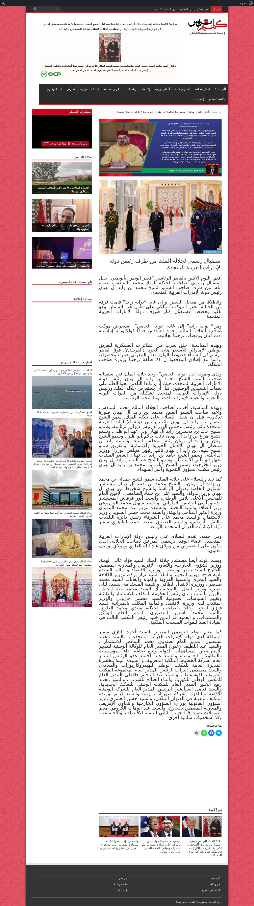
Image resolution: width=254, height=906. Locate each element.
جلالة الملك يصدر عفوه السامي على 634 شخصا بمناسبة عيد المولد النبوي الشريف (66, 563)
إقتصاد (145, 89)
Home (215, 111)
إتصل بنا (199, 99)
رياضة (132, 89)
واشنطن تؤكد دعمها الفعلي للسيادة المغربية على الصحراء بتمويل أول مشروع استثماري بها (119, 844)
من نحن (123, 878)
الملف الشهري (89, 89)
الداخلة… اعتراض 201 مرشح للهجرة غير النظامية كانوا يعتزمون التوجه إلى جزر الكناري (63, 372)
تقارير (71, 89)
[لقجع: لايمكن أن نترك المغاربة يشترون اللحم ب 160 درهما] (62, 456)
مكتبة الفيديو (217, 99)
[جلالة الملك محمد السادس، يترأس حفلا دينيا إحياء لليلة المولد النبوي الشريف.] (62, 557)
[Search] (35, 9)
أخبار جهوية (162, 89)
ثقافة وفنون (54, 89)
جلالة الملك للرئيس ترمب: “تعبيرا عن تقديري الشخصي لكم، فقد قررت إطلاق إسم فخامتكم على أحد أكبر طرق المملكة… (204, 848)
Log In (242, 3)
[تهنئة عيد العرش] (160, 175)
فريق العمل (213, 884)
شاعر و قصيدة (113, 89)
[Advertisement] (62, 329)
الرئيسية (220, 89)
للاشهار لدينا (120, 884)
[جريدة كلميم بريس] (207, 33)
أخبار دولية (203, 111)
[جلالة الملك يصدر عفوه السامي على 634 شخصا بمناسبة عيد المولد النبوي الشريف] (62, 606)
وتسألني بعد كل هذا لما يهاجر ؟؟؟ (65, 143)
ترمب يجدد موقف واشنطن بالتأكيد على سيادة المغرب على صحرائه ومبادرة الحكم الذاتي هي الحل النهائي (160, 846)
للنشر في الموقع (211, 890)
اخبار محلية (202, 89)
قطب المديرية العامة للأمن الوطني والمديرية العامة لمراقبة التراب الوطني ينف (170, 9)
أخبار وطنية (182, 89)
